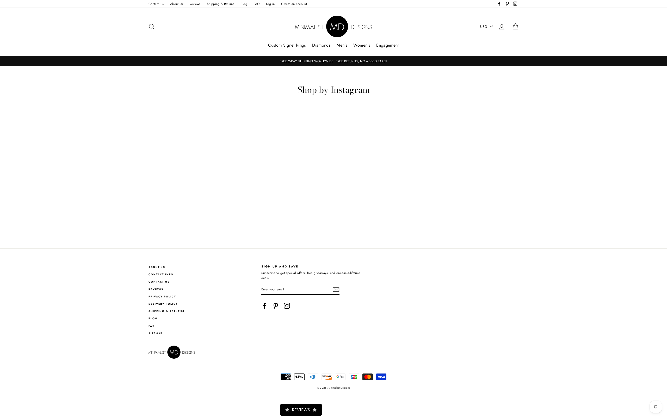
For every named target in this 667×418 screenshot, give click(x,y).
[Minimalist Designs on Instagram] (287, 306)
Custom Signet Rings (287, 45)
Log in (270, 4)
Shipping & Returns (220, 4)
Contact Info (161, 274)
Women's (361, 45)
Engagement (387, 45)
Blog (244, 4)
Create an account (294, 4)
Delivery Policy (163, 304)
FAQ (257, 4)
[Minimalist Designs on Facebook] (264, 306)
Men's (342, 45)
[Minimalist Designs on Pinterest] (276, 306)
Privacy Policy (162, 296)
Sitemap (156, 333)
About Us (176, 4)
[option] (333, 61)
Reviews (194, 4)
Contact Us (156, 4)
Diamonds (321, 45)
